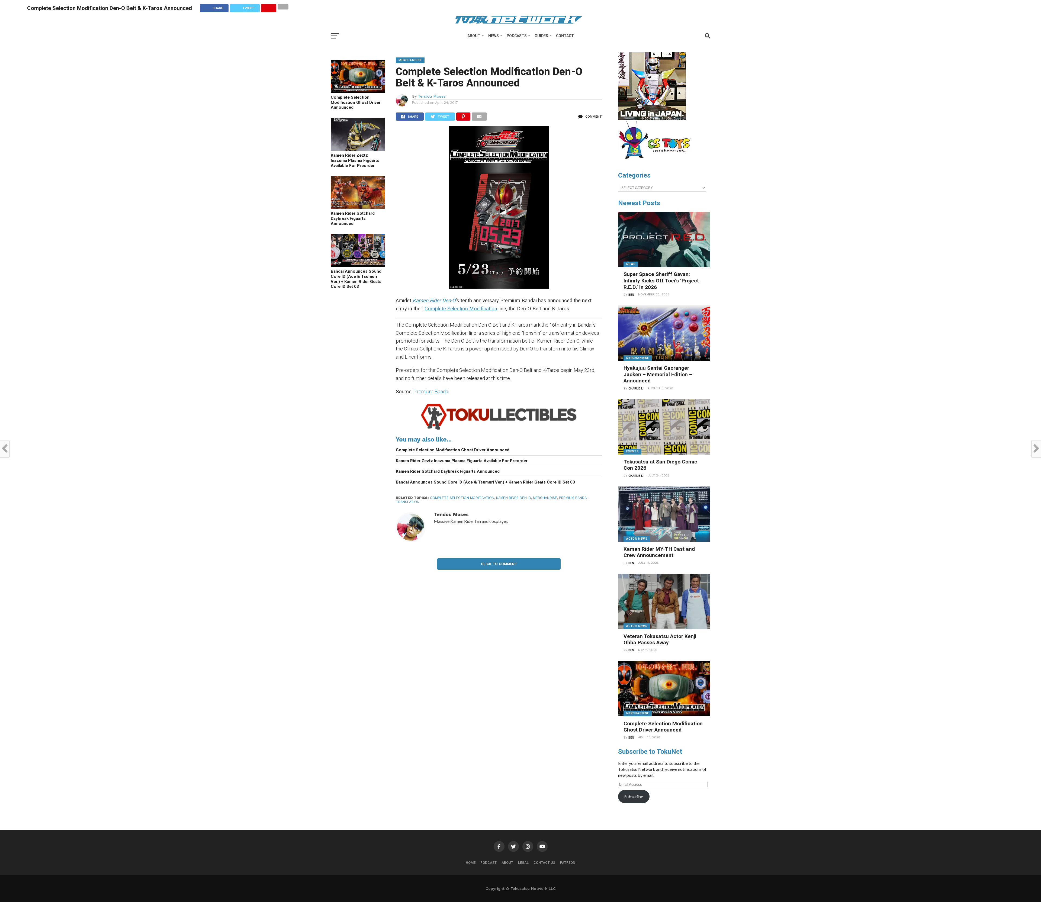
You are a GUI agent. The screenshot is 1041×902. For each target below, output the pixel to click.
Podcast (488, 863)
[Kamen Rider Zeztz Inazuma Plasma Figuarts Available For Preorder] (358, 149)
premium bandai (573, 498)
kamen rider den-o (513, 498)
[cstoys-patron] (656, 161)
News (493, 36)
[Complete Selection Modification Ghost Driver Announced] (358, 91)
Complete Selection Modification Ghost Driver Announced (356, 102)
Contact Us (544, 863)
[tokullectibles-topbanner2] (499, 430)
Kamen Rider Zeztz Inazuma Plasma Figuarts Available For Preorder (355, 160)
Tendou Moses (432, 96)
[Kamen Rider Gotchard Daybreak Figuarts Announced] (358, 207)
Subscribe (633, 796)
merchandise (545, 498)
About (473, 36)
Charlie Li (636, 388)
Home (470, 863)
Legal (523, 863)
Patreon (567, 863)
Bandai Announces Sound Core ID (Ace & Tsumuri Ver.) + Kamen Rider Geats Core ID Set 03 (356, 279)
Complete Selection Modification (462, 498)
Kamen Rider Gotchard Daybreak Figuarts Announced (353, 218)
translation (407, 502)
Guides (541, 36)
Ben (631, 295)
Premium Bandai (431, 391)
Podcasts (517, 36)
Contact (565, 36)
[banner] (652, 118)
